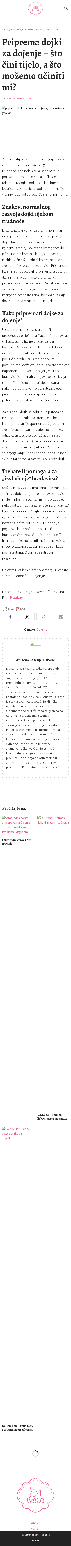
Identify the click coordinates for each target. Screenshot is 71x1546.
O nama (35, 1523)
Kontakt (35, 1529)
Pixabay (16, 598)
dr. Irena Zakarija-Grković (19, 98)
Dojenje (41, 629)
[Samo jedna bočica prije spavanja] (18, 825)
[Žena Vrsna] (35, 8)
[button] (10, 616)
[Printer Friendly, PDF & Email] (14, 609)
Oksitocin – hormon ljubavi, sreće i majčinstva (52, 1117)
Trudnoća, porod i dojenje (24, 30)
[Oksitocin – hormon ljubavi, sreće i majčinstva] (53, 962)
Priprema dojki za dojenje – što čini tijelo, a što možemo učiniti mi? (33, 65)
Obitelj (5, 30)
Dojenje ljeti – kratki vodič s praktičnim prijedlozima (17, 1428)
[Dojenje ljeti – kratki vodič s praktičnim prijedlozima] (18, 1273)
